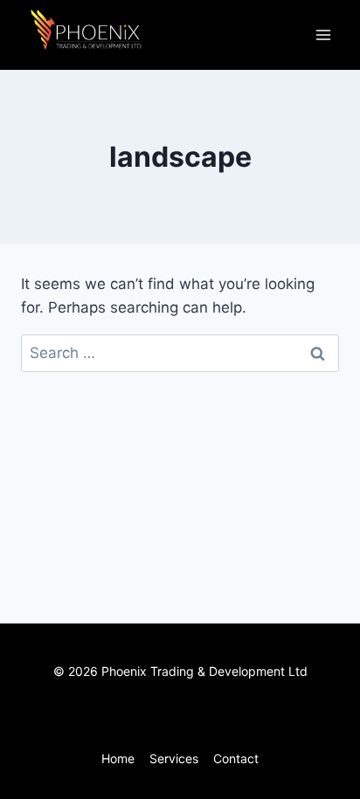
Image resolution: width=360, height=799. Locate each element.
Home (118, 758)
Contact (236, 758)
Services (173, 758)
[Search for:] (180, 353)
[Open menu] (323, 34)
